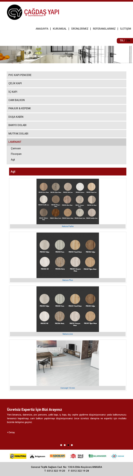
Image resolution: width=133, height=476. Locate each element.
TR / (122, 40)
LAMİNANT (14, 141)
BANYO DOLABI (17, 125)
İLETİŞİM (125, 28)
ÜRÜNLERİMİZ (79, 28)
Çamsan (16, 148)
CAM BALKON (16, 100)
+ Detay (10, 432)
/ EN (127, 40)
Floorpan (16, 153)
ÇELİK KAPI (15, 83)
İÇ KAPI (12, 91)
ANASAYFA (42, 28)
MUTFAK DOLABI (18, 133)
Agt (13, 159)
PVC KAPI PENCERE (19, 75)
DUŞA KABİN (15, 116)
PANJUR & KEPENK (19, 108)
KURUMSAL (60, 28)
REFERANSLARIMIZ (104, 28)
